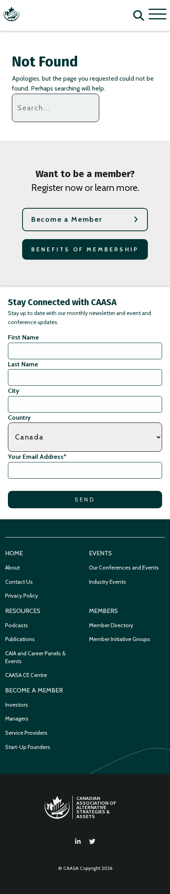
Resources (22, 611)
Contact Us (19, 581)
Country (19, 417)
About (12, 567)
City (13, 390)
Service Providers (26, 732)
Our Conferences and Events (124, 567)
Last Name (23, 364)
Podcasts (16, 625)
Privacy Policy (21, 595)
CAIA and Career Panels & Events (35, 657)
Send (85, 499)
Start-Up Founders (27, 747)
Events (100, 553)
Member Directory (111, 625)
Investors (16, 704)
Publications (20, 639)
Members (103, 611)
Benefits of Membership (85, 249)
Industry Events (107, 581)
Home (14, 553)
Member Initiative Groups (119, 639)
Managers (16, 718)
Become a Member (66, 219)
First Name (23, 337)
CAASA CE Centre (26, 675)
